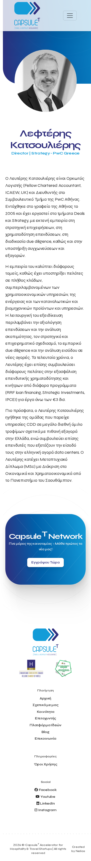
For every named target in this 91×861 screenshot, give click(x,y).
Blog (45, 732)
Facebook (48, 790)
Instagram (47, 810)
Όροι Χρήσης (45, 764)
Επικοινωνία (45, 738)
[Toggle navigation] (70, 15)
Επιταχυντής (45, 718)
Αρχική (45, 698)
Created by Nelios (78, 849)
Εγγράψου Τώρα (45, 562)
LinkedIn (47, 803)
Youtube (48, 797)
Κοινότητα (45, 712)
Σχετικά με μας (45, 705)
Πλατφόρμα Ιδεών (45, 725)
